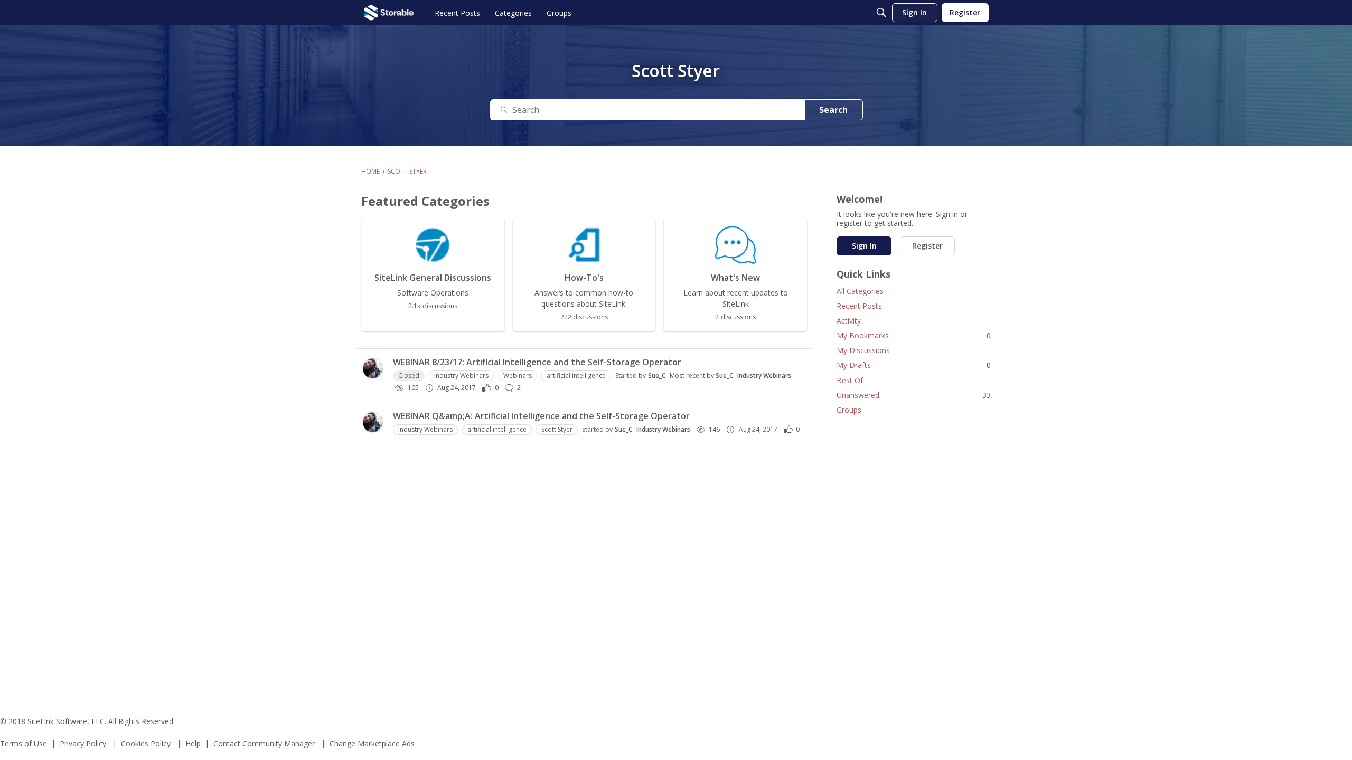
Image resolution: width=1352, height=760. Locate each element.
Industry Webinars (764, 375)
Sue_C (656, 375)
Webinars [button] (517, 375)
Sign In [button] (864, 246)
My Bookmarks (914, 335)
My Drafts (914, 365)
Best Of (850, 380)
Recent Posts (859, 306)
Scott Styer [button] (556, 429)
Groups (849, 410)
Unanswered (914, 395)
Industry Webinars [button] (461, 375)
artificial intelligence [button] (576, 375)
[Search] (881, 12)
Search (833, 110)
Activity (849, 321)
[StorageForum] (389, 12)
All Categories (860, 291)
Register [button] (927, 246)
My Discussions (863, 350)
